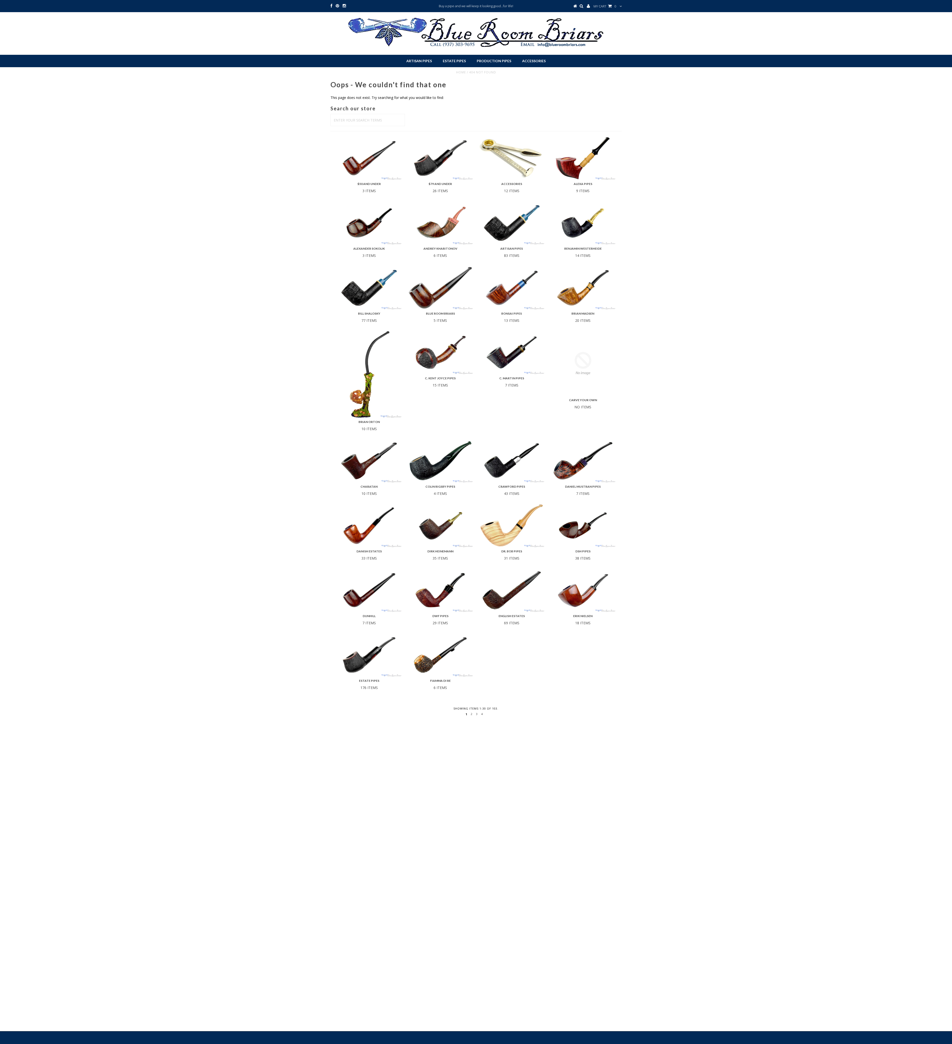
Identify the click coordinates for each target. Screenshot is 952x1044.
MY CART (605, 6)
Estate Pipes (454, 61)
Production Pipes (494, 61)
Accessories (534, 61)
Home (461, 72)
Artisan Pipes (419, 61)
